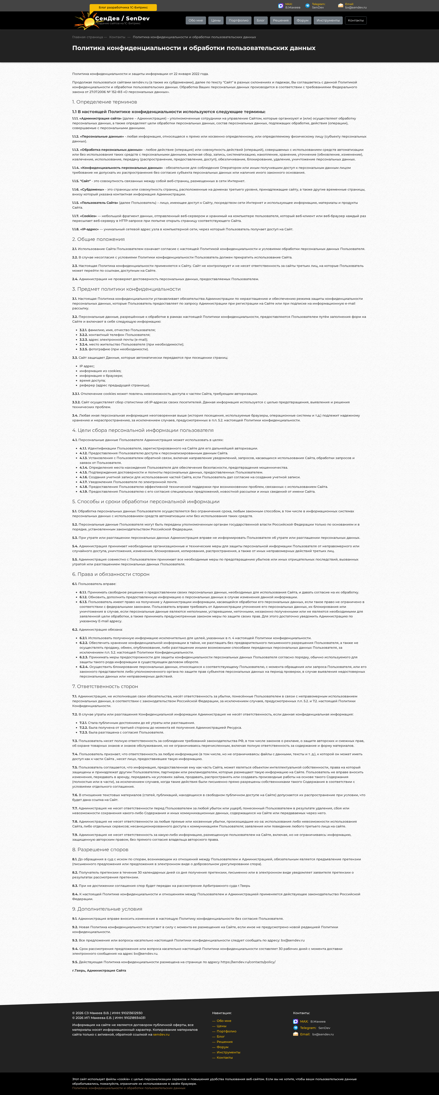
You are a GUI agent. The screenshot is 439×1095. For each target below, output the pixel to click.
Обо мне (196, 20)
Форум (302, 20)
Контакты (356, 20)
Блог (261, 20)
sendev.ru (161, 1034)
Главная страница (87, 37)
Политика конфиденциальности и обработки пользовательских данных (128, 1088)
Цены (216, 20)
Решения (281, 20)
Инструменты (328, 20)
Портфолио (239, 20)
